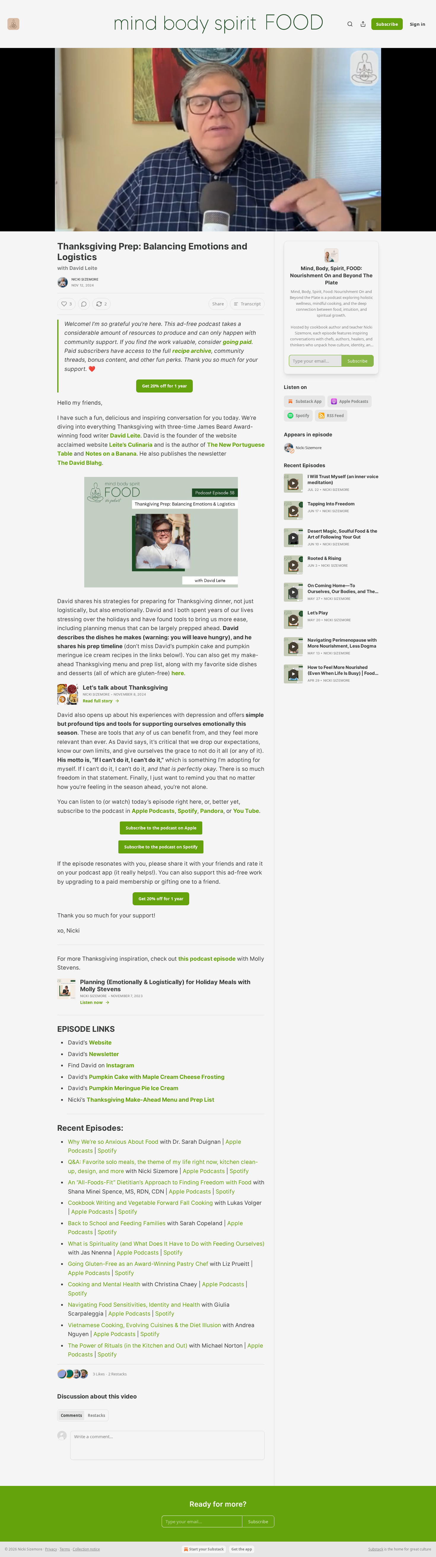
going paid (237, 342)
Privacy (51, 1549)
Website (100, 1042)
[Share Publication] (363, 24)
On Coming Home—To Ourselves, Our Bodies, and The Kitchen (341, 589)
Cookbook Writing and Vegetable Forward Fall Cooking (140, 1202)
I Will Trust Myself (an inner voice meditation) (343, 479)
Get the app (241, 1549)
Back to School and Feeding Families (117, 1223)
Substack (375, 1549)
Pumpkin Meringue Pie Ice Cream (133, 1088)
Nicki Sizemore (84, 279)
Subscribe (387, 24)
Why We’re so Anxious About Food (113, 1141)
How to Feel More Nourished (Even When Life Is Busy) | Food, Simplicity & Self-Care (342, 670)
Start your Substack (206, 1549)
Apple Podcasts (153, 811)
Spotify (187, 811)
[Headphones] (43, 146)
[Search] (350, 24)
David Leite (125, 435)
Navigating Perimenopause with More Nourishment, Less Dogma (342, 643)
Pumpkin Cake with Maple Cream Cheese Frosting (157, 1077)
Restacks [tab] (96, 1415)
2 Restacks (117, 1374)
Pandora (211, 811)
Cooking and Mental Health (104, 1284)
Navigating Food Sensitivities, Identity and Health (134, 1304)
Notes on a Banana (110, 453)
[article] (331, 483)
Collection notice (86, 1549)
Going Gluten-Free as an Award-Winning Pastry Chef (138, 1263)
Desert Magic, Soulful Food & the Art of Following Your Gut (342, 534)
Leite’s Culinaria (130, 444)
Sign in (417, 24)
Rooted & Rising (324, 558)
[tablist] (83, 1415)
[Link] (49, 1029)
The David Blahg (79, 462)
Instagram (120, 1065)
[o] (293, 483)
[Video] (43, 133)
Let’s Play (318, 613)
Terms (65, 1549)
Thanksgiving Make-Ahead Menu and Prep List (150, 1099)
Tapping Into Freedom (331, 504)
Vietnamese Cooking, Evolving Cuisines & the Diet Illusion (144, 1325)
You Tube (246, 811)
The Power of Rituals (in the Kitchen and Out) (127, 1345)
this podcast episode (206, 958)
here (177, 673)
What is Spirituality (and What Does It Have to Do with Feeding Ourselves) (166, 1243)
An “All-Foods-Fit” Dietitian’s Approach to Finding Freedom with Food (160, 1182)
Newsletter (104, 1054)
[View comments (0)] (393, 139)
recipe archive (191, 350)
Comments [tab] (71, 1415)
